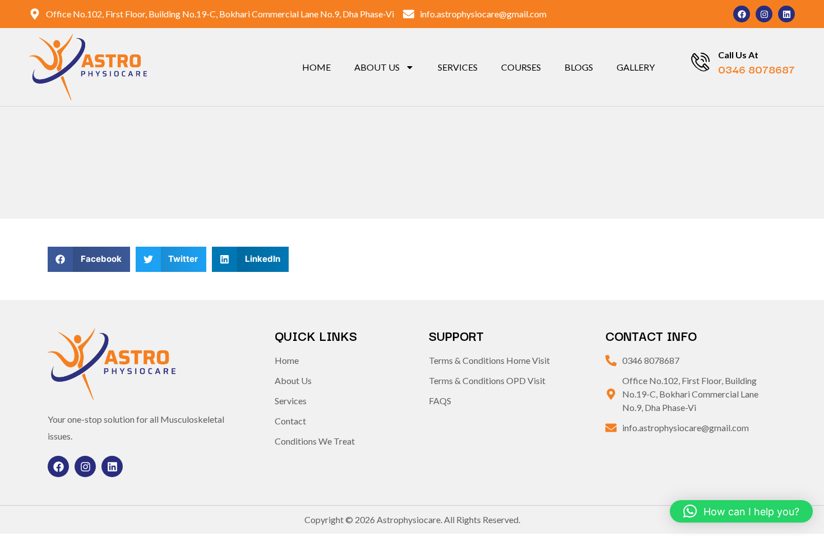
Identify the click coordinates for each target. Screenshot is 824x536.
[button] (89, 259)
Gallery (636, 67)
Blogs (578, 67)
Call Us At (738, 54)
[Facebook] (741, 14)
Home (316, 67)
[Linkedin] (786, 14)
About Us (377, 67)
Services (458, 67)
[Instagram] (764, 14)
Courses (521, 67)
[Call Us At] (700, 62)
